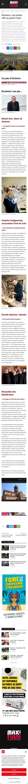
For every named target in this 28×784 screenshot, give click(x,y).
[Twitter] (11, 48)
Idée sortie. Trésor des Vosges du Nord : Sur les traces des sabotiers (18, 555)
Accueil (3, 11)
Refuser (14, 774)
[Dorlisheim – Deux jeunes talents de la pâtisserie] (5, 657)
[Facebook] (8, 48)
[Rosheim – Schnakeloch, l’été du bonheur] (5, 649)
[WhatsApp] (18, 48)
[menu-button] (3, 4)
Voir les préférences (14, 778)
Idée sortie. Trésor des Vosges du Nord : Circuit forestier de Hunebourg (18, 547)
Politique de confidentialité (15, 781)
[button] (25, 752)
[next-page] (5, 569)
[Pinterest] (15, 48)
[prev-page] (3, 569)
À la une (7, 11)
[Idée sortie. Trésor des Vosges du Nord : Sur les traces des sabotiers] (5, 555)
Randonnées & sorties (5, 549)
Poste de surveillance (21, 535)
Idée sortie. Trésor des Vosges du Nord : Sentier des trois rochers (18, 563)
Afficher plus (13, 662)
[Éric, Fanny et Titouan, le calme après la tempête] (5, 634)
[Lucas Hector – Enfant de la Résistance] (5, 642)
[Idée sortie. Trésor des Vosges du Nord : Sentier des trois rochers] (5, 563)
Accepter (14, 770)
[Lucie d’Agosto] (3, 44)
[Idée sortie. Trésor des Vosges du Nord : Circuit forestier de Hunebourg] (5, 547)
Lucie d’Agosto (8, 44)
